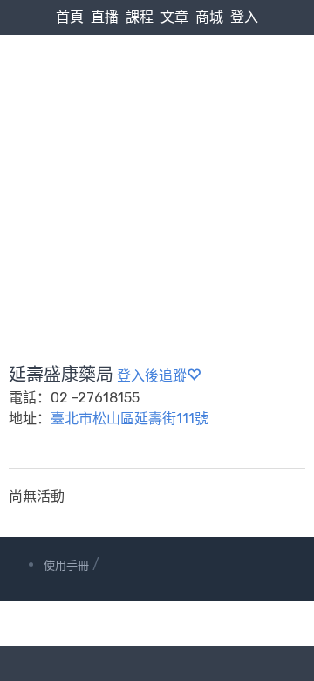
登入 (244, 17)
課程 (140, 17)
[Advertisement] (157, 158)
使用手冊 (66, 565)
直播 (105, 17)
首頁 (70, 17)
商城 (209, 17)
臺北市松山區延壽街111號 (129, 418)
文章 (174, 17)
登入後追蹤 (152, 376)
